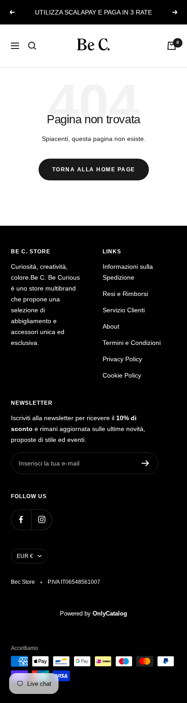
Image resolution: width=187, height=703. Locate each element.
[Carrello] (171, 46)
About (111, 326)
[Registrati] (145, 463)
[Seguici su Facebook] (21, 519)
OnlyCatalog (110, 613)
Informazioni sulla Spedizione (128, 272)
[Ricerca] (32, 46)
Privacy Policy (122, 359)
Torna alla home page (93, 169)
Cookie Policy (122, 375)
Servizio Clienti (124, 310)
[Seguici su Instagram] (41, 519)
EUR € (25, 556)
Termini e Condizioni (132, 342)
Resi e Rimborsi (125, 293)
